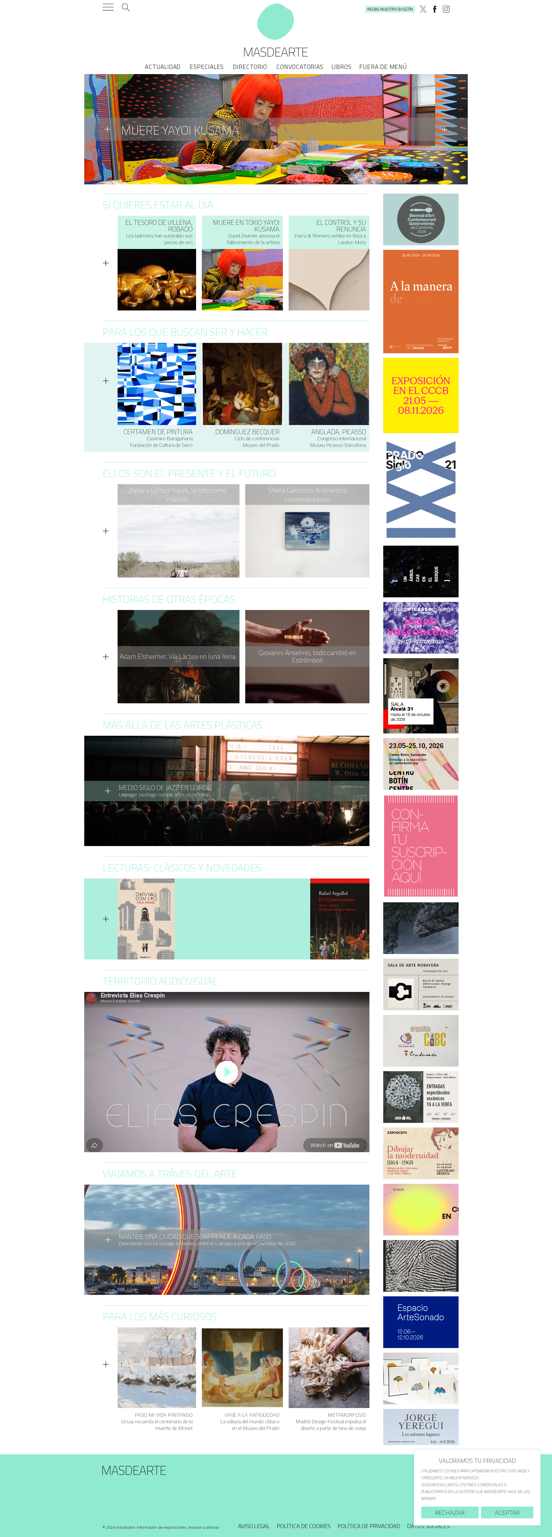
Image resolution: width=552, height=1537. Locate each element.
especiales (207, 66)
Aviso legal (254, 1525)
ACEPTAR (507, 1512)
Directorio (250, 66)
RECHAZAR (450, 1512)
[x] (423, 9)
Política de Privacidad (369, 1525)
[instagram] (446, 9)
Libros (341, 66)
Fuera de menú (383, 66)
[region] (477, 1488)
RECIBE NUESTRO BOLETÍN (390, 9)
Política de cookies (304, 1525)
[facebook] (434, 9)
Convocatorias (299, 66)
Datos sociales (428, 1525)
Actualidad (163, 66)
